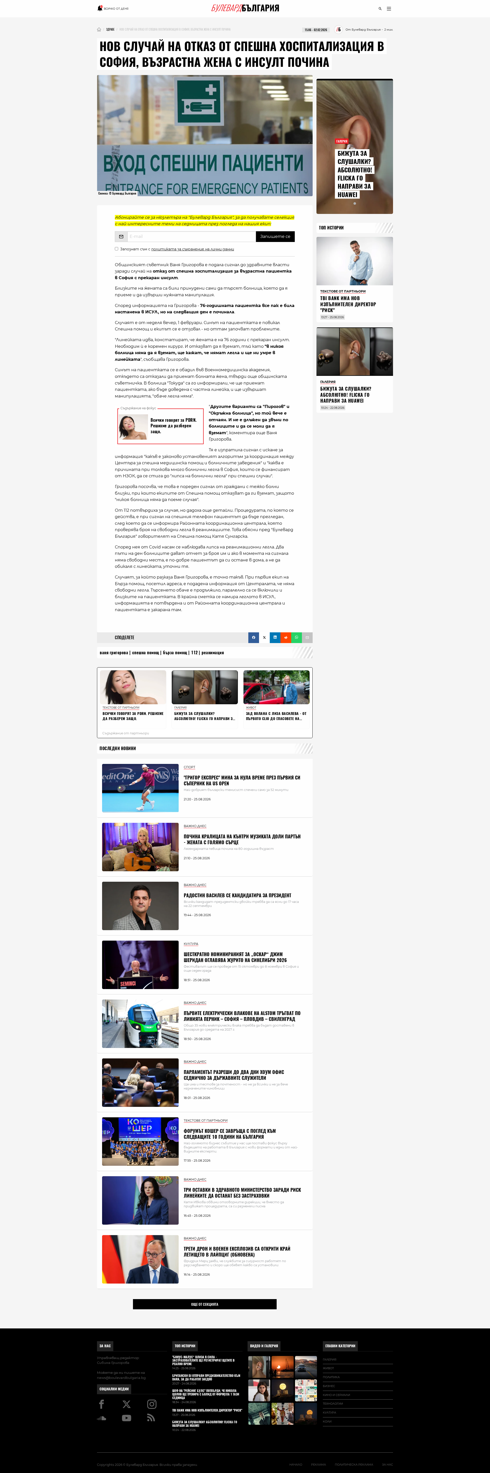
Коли (327, 1421)
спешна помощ (145, 652)
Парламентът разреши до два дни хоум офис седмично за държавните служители (234, 1075)
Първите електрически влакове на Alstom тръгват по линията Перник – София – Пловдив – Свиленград (242, 1016)
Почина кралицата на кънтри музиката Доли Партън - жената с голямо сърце (242, 839)
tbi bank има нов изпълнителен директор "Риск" (348, 304)
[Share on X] (264, 637)
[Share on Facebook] (253, 637)
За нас (105, 1345)
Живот (328, 1368)
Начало (295, 1464)
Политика (331, 1377)
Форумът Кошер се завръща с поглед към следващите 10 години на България (230, 1134)
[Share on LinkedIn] (275, 637)
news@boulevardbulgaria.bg (121, 1378)
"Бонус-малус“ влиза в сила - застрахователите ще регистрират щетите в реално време (203, 1360)
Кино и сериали (336, 1395)
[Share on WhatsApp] (296, 637)
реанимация (213, 652)
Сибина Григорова (113, 1363)
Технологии (333, 1403)
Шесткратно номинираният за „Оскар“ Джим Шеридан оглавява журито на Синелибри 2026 (235, 957)
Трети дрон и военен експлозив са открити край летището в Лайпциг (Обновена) (237, 1252)
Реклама (318, 1464)
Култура (329, 1412)
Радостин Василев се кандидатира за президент (237, 895)
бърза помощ (175, 652)
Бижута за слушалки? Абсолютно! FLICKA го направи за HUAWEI (355, 174)
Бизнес (329, 1386)
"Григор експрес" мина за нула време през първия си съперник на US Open (242, 780)
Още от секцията (204, 1304)
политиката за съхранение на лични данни (192, 249)
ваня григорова (114, 652)
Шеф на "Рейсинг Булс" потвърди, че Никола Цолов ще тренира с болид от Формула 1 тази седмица (205, 1394)
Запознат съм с (177, 249)
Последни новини (118, 748)
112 (194, 652)
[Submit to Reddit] (285, 637)
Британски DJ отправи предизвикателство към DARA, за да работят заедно (206, 1377)
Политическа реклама (354, 1464)
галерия (329, 1359)
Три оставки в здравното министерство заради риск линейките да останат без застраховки (242, 1193)
